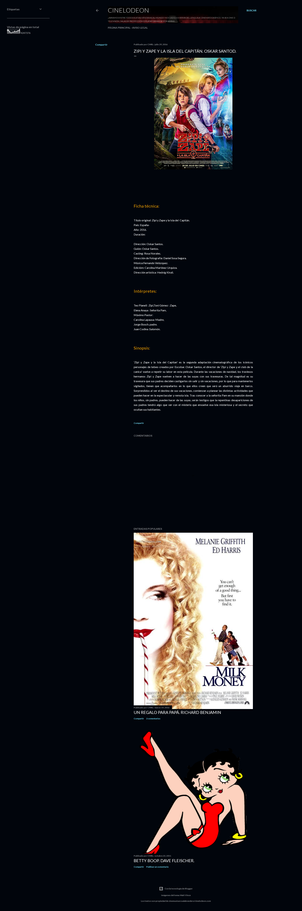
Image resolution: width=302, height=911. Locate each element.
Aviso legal (140, 27)
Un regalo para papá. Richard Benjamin (177, 712)
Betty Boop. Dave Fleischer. (164, 860)
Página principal (119, 27)
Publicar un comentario (157, 866)
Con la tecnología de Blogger (179, 888)
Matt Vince (185, 895)
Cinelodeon (128, 10)
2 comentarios (153, 718)
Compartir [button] (101, 44)
